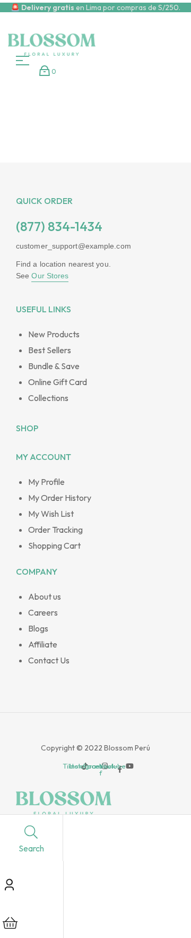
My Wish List (51, 513)
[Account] (9, 882)
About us (44, 596)
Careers (43, 612)
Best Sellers (49, 350)
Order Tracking (55, 529)
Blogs (38, 628)
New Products (54, 334)
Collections (48, 398)
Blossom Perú (126, 748)
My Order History (59, 497)
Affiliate (42, 644)
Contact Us (49, 660)
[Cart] (10, 921)
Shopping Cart (54, 545)
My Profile (46, 481)
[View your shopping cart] (44, 70)
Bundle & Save (54, 366)
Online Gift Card (57, 382)
